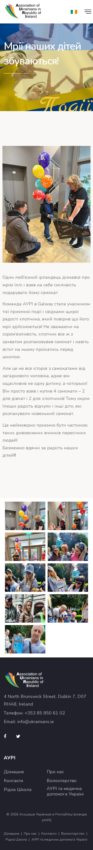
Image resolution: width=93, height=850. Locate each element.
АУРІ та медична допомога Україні (65, 791)
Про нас (55, 772)
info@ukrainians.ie (35, 722)
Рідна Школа (17, 789)
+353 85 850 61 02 (45, 713)
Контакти (13, 781)
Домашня (14, 772)
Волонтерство (62, 781)
